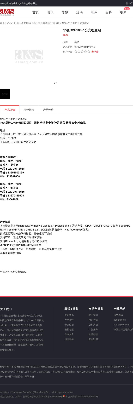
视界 (123, 12)
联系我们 (93, 339)
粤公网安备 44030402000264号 (82, 396)
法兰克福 (118, 314)
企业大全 (69, 334)
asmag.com (120, 319)
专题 (65, 12)
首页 (35, 12)
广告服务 (93, 329)
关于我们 (93, 314)
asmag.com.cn (121, 324)
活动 (79, 12)
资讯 (50, 12)
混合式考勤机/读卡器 (48, 22)
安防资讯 (69, 314)
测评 (94, 12)
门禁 (16, 22)
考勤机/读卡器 (28, 22)
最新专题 (69, 329)
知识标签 (69, 339)
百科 (108, 12)
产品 (9, 22)
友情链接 (93, 334)
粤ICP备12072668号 (52, 396)
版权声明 (93, 324)
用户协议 (93, 319)
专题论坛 (69, 324)
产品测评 (69, 319)
